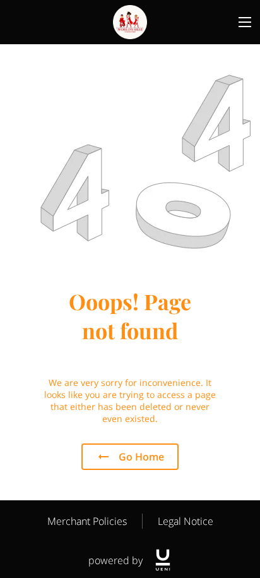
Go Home (141, 457)
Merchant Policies (87, 521)
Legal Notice (185, 521)
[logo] (162, 560)
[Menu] (245, 22)
